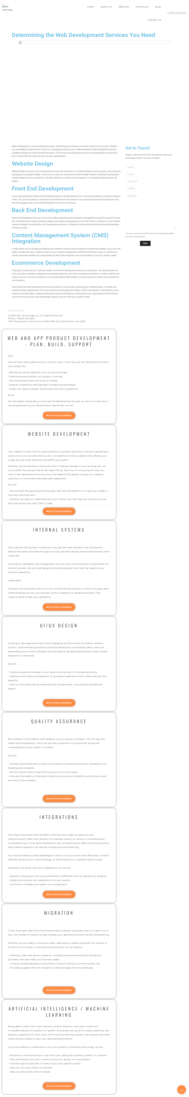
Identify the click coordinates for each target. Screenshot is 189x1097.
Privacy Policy (169, 233)
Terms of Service (135, 237)
